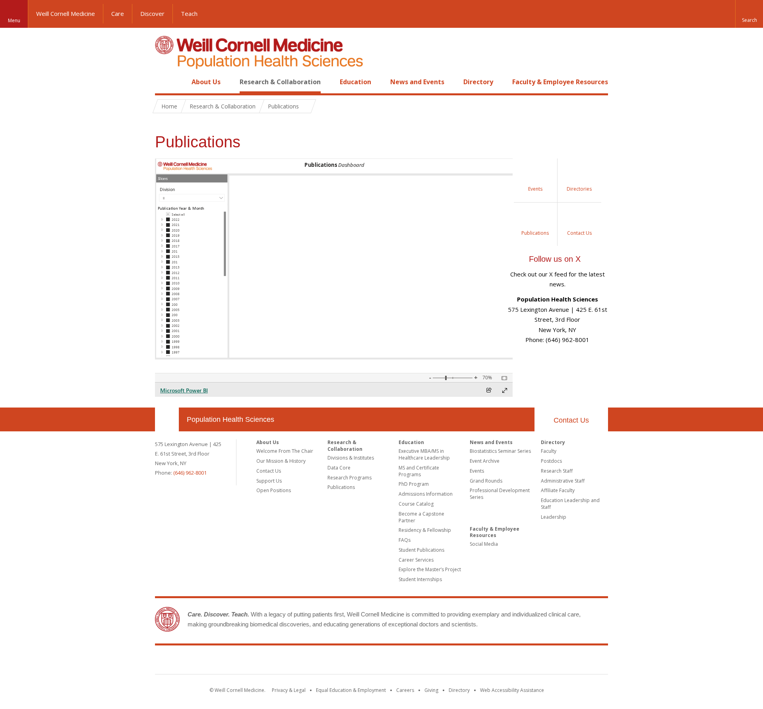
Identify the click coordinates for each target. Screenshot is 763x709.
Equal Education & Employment (351, 690)
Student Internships (420, 579)
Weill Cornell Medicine (65, 13)
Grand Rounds (486, 480)
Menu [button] (14, 20)
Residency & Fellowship (425, 530)
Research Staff (557, 471)
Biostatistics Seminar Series (500, 451)
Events (477, 471)
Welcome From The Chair (284, 451)
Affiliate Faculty (558, 490)
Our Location (167, 419)
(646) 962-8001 (190, 472)
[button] (749, 14)
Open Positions (273, 490)
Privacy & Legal (289, 690)
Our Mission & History (281, 461)
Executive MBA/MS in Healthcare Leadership (424, 454)
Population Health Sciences (230, 419)
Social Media (484, 544)
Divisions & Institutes (350, 457)
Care (117, 13)
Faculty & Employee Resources (560, 81)
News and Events (417, 81)
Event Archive (485, 461)
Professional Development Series (500, 493)
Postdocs (551, 461)
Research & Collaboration (280, 81)
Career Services (416, 559)
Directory (478, 81)
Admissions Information (426, 494)
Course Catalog (416, 503)
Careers (405, 690)
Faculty (548, 451)
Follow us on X (555, 259)
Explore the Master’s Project (430, 569)
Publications (341, 487)
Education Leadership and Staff (570, 503)
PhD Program (414, 484)
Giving (431, 690)
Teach (189, 13)
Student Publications (421, 550)
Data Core (339, 467)
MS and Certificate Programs (419, 471)
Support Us (269, 480)
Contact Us (571, 420)
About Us (206, 81)
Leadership (553, 517)
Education (355, 81)
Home (163, 82)
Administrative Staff (563, 480)
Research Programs (349, 477)
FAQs (405, 540)
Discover (152, 13)
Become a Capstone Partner (421, 517)
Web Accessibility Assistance (512, 690)
